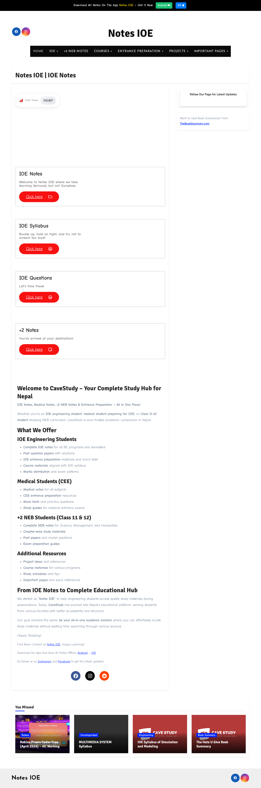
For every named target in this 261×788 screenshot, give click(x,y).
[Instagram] (90, 676)
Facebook (64, 661)
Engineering (146, 735)
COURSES (102, 51)
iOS (180, 5)
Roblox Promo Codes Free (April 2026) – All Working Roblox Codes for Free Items (41, 746)
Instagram (44, 661)
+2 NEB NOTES (76, 51)
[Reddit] (104, 676)
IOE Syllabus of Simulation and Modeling (158, 744)
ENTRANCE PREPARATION (140, 51)
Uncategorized (88, 735)
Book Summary (206, 735)
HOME (38, 51)
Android (162, 5)
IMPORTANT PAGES (210, 51)
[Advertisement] (91, 138)
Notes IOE (130, 33)
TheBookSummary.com (194, 123)
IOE (52, 51)
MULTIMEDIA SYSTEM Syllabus (95, 744)
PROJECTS (178, 51)
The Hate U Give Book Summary (212, 744)
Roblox (25, 735)
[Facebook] (75, 676)
